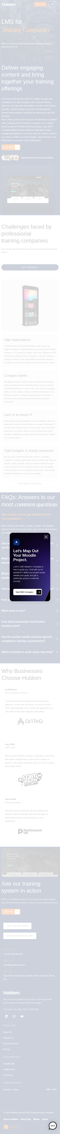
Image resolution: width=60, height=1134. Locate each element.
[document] (30, 567)
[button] (52, 1126)
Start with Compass (24, 592)
